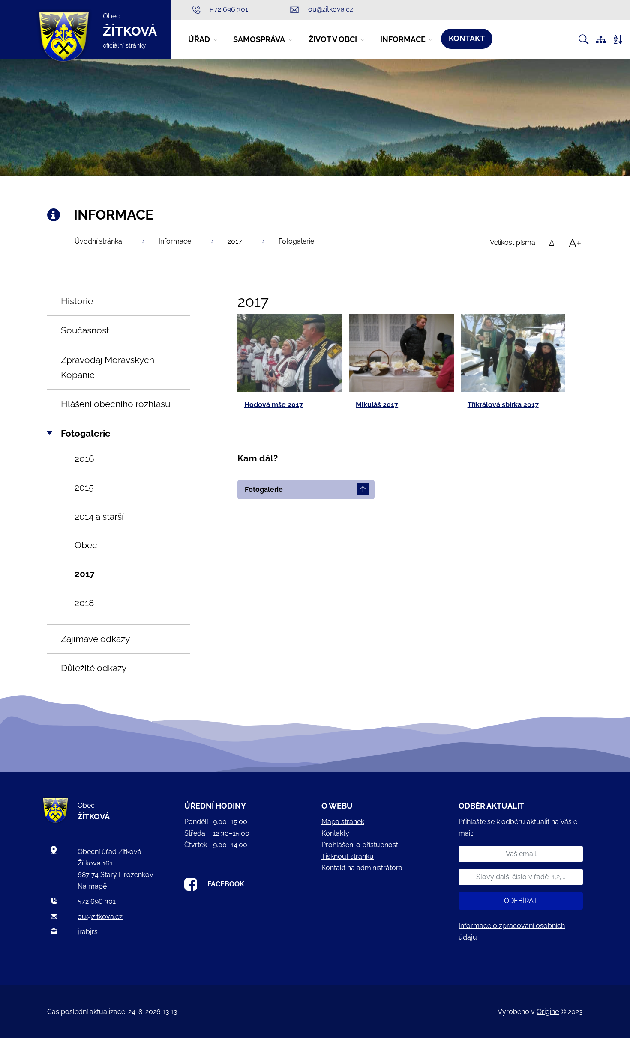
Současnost (85, 330)
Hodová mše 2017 (273, 405)
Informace (175, 241)
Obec (86, 545)
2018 (84, 603)
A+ (575, 243)
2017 (235, 241)
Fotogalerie (296, 241)
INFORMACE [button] (403, 39)
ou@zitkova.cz (100, 917)
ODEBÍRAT (520, 901)
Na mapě (92, 886)
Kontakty (335, 833)
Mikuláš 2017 (377, 405)
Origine (548, 1012)
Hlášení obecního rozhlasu (115, 404)
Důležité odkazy (93, 668)
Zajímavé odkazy (95, 639)
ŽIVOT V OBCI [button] (333, 39)
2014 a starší (99, 516)
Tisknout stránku (347, 856)
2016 (84, 458)
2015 (84, 487)
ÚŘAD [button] (199, 39)
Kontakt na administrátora (361, 868)
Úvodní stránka (98, 241)
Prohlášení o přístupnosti (360, 845)
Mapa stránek (342, 822)
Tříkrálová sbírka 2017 (503, 405)
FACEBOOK (225, 884)
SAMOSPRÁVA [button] (259, 39)
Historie (77, 301)
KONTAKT (467, 38)
